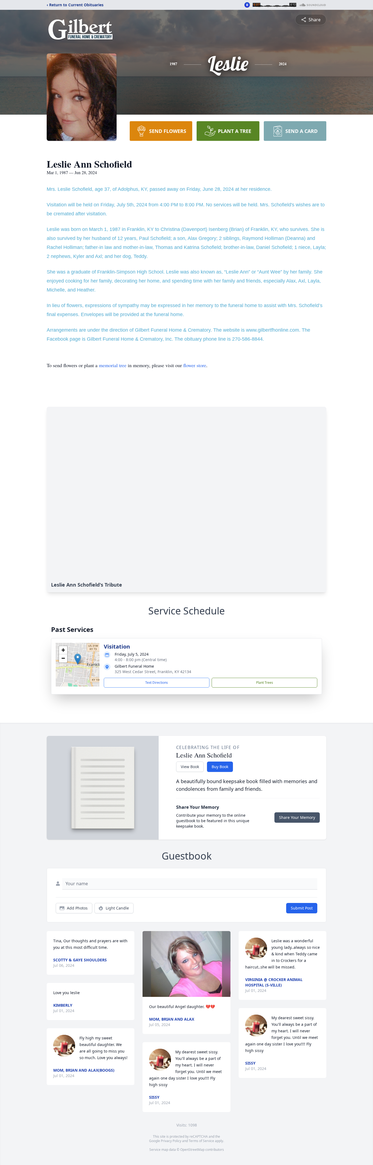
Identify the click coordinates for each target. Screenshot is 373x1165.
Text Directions (156, 682)
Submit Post (302, 908)
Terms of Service (201, 1141)
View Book (190, 766)
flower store (194, 365)
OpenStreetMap (192, 1149)
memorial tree (112, 365)
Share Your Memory (297, 817)
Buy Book (220, 766)
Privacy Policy (171, 1141)
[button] (77, 659)
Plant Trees (264, 682)
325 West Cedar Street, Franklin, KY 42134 (153, 671)
